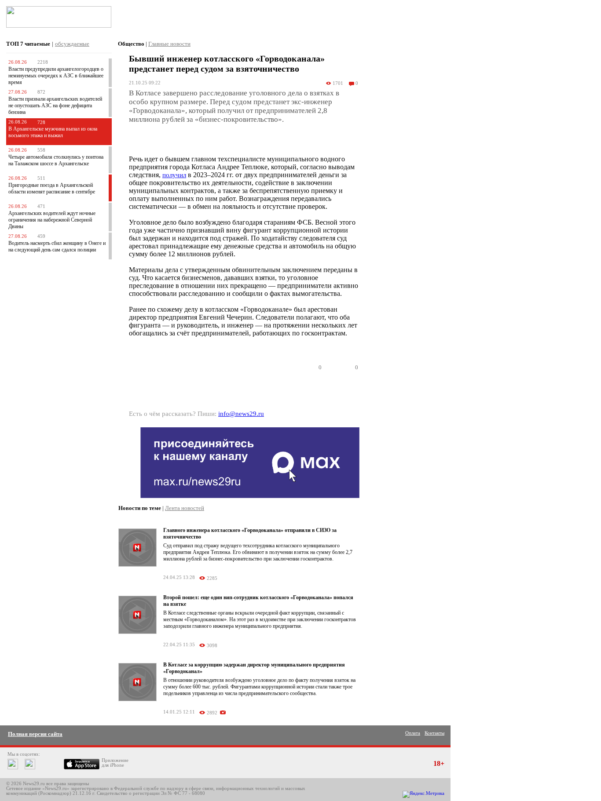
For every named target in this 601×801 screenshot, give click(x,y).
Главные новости (169, 43)
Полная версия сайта (35, 734)
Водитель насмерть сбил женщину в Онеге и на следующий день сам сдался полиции (57, 246)
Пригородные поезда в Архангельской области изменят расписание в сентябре (51, 188)
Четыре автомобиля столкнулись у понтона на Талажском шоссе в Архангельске (55, 160)
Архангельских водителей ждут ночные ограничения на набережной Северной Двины (51, 219)
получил (174, 174)
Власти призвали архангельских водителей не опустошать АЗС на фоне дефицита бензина (55, 105)
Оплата (412, 733)
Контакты (434, 733)
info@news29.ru (241, 413)
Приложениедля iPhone (115, 763)
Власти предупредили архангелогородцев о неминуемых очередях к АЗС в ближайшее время (55, 75)
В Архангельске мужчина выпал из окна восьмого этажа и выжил (52, 132)
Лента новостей (184, 508)
